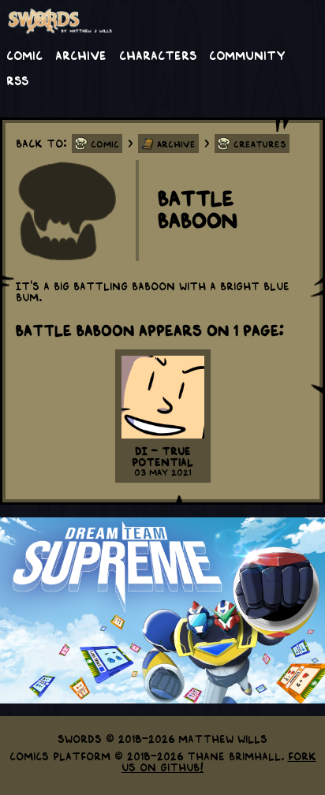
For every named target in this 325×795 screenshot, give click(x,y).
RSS (17, 79)
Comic (24, 54)
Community (247, 54)
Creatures (259, 143)
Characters (157, 54)
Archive (80, 54)
